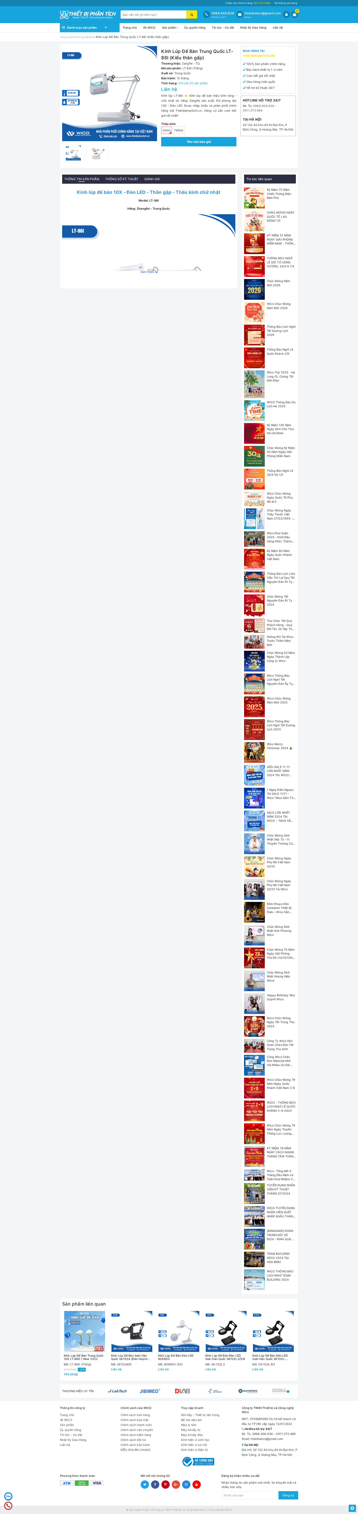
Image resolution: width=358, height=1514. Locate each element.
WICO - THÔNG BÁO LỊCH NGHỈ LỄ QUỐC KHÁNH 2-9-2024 (281, 1106)
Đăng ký (288, 1495)
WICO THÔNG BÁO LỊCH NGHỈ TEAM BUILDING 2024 (280, 1275)
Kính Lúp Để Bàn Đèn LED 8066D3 (176, 1357)
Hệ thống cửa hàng (285, 3)
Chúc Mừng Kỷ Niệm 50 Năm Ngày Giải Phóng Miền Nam (281, 452)
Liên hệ (278, 27)
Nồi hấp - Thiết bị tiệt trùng (200, 1415)
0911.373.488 (252, 110)
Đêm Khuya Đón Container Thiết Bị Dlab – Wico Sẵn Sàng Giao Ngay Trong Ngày (279, 912)
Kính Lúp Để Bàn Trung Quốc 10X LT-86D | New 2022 (84, 1357)
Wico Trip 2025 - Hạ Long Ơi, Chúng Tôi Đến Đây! (281, 376)
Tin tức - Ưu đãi (223, 27)
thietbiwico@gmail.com (262, 13)
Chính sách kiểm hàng (136, 1435)
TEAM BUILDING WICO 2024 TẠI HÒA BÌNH (278, 1257)
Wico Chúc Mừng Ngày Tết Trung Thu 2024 (281, 1022)
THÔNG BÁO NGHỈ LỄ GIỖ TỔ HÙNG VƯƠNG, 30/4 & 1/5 (280, 262)
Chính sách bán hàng (135, 1415)
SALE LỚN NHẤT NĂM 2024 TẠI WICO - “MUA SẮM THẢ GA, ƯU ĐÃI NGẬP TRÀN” (280, 820)
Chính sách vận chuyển (137, 1430)
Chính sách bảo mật (135, 1420)
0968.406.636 (222, 13)
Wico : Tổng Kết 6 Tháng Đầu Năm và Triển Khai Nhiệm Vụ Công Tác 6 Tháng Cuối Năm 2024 (281, 1179)
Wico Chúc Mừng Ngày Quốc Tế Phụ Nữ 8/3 (280, 497)
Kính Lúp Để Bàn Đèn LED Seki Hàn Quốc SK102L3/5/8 (225, 1357)
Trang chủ (130, 27)
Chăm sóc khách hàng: (247, 3)
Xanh (166, 130)
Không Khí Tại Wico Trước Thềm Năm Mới (280, 641)
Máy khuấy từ (190, 1430)
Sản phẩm (169, 27)
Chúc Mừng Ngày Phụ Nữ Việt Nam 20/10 (279, 862)
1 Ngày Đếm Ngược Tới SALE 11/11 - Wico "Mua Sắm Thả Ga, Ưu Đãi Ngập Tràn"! (281, 798)
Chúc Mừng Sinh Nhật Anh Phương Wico (279, 931)
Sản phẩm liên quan (84, 1304)
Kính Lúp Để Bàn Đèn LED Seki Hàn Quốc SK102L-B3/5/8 (270, 1357)
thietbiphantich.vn (259, 55)
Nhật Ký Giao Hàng (253, 27)
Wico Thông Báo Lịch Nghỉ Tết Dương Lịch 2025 (281, 725)
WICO (228, 1509)
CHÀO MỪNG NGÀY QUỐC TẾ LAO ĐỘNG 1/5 (281, 216)
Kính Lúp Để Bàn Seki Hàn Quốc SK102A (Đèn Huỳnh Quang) (129, 1357)
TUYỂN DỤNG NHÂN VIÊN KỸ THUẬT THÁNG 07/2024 (281, 1189)
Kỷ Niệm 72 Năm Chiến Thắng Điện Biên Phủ (279, 193)
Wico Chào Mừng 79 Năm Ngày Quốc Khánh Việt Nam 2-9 (281, 1084)
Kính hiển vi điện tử (194, 1450)
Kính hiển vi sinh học (195, 1440)
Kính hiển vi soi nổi (194, 1445)
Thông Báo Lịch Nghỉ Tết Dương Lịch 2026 (281, 330)
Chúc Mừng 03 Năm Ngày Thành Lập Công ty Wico (281, 657)
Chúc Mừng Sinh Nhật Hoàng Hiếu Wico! (278, 976)
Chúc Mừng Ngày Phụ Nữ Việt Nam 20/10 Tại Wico (279, 885)
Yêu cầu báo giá (199, 142)
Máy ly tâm (189, 1425)
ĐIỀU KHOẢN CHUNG (136, 1450)
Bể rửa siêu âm (191, 1420)
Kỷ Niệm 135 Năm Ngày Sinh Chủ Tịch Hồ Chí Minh (280, 429)
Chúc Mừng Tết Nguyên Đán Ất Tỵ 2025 (279, 600)
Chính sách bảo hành (135, 1445)
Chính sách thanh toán (136, 1425)
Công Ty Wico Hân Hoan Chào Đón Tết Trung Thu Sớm (280, 1045)
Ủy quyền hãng (195, 27)
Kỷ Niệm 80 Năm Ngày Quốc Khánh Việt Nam (279, 555)
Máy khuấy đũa (192, 1435)
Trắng (178, 130)
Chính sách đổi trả (133, 1440)
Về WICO (149, 27)
